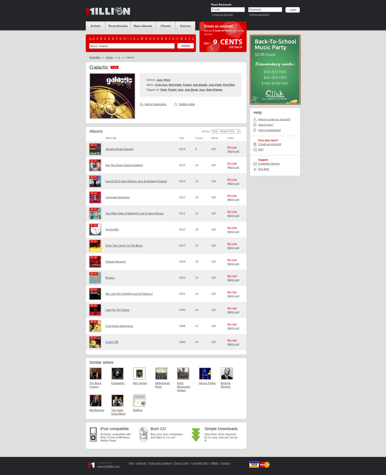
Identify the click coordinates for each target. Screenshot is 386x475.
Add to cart (233, 151)
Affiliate (214, 463)
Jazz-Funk (215, 84)
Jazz (159, 80)
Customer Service (269, 163)
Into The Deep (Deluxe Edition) (124, 165)
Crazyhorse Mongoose (119, 326)
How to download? (269, 130)
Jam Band (191, 89)
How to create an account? (274, 119)
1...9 (91, 38)
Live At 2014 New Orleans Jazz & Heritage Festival (136, 181)
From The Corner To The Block (124, 245)
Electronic (175, 84)
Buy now (232, 147)
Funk (163, 89)
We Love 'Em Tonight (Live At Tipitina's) (129, 293)
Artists (109, 57)
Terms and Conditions (160, 463)
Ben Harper (140, 383)
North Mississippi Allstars (183, 387)
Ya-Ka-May (112, 229)
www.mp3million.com (108, 466)
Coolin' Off (111, 342)
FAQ (260, 149)
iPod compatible (114, 429)
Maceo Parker (207, 383)
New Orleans (214, 89)
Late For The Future (117, 310)
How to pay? (265, 124)
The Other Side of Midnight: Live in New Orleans (134, 213)
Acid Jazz (161, 84)
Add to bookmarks (155, 104)
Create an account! (222, 14)
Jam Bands (200, 84)
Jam (180, 89)
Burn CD (158, 429)
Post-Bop (229, 84)
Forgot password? (259, 14)
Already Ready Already (119, 149)
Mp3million (95, 57)
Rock (167, 80)
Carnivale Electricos (117, 197)
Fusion (187, 84)
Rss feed (263, 169)
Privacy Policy (181, 463)
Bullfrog (138, 410)
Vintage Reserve (115, 261)
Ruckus (110, 277)
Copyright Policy (200, 463)
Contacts (225, 463)
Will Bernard (96, 410)
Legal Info (141, 463)
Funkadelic (118, 383)
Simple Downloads (221, 429)
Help (131, 463)
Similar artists (187, 104)
